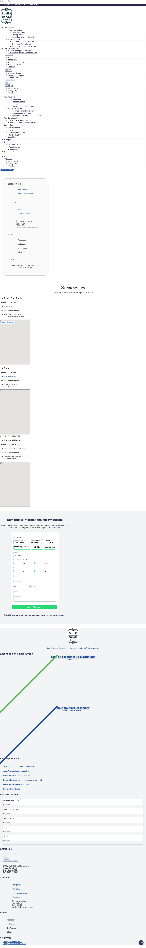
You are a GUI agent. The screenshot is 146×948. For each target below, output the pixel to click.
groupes (6, 859)
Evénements (13, 78)
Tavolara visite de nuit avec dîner (16, 784)
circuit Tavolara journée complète (16, 771)
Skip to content (5, 1)
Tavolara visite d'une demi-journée (16, 776)
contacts (57, 528)
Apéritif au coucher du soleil (23, 37)
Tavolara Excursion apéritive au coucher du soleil (22, 780)
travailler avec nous (10, 861)
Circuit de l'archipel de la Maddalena (72, 648)
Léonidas (11, 67)
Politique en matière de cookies (14, 944)
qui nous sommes (9, 853)
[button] (73, 653)
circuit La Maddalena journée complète (18, 767)
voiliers (5, 857)
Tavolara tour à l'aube (11, 789)
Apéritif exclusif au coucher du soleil (26, 46)
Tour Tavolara (52, 648)
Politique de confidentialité (12, 942)
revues (5, 855)
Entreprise (8, 142)
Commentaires (10, 80)
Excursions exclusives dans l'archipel (22, 53)
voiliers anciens (93, 648)
